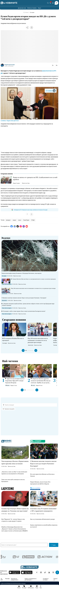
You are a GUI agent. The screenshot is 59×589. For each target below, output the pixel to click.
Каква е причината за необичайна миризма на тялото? (43, 526)
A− (53, 65)
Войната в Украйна (31, 7)
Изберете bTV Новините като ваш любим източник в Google (30, 210)
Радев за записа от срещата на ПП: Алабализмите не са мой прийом (35, 178)
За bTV (2, 579)
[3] (50, 3)
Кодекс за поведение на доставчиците (30, 579)
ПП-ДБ (32, 220)
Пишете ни (55, 579)
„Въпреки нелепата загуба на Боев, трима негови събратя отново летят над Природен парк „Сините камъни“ (28, 304)
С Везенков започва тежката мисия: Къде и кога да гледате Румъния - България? (24, 298)
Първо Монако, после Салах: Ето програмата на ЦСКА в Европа (40, 483)
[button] (23, 350)
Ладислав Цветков (12, 120)
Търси (54, 545)
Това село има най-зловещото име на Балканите (13, 480)
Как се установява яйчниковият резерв (42, 519)
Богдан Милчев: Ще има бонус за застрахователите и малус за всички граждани (34, 279)
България (32, 12)
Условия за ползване (45, 579)
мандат (14, 220)
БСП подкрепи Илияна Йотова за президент (13, 339)
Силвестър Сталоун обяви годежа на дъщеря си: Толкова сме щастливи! (15, 509)
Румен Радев (26, 220)
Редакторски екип (9, 64)
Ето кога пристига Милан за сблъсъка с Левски (42, 475)
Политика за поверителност (14, 579)
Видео (39, 7)
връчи (19, 220)
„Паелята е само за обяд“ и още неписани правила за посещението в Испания (14, 473)
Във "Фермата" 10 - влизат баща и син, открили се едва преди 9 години (13, 520)
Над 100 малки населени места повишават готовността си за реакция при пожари (33, 288)
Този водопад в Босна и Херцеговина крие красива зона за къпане (14, 462)
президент (8, 220)
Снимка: (3, 120)
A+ (56, 65)
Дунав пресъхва (22, 7)
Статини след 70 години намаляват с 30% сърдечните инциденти (43, 509)
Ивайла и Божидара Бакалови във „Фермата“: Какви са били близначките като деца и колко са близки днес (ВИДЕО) (14, 529)
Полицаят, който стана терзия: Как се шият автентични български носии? (24, 311)
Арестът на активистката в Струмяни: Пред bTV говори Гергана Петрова (14, 381)
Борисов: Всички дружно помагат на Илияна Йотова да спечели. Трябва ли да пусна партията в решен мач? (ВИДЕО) (40, 381)
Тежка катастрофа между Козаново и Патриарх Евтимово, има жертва (21, 273)
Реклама (7, 578)
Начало (26, 12)
